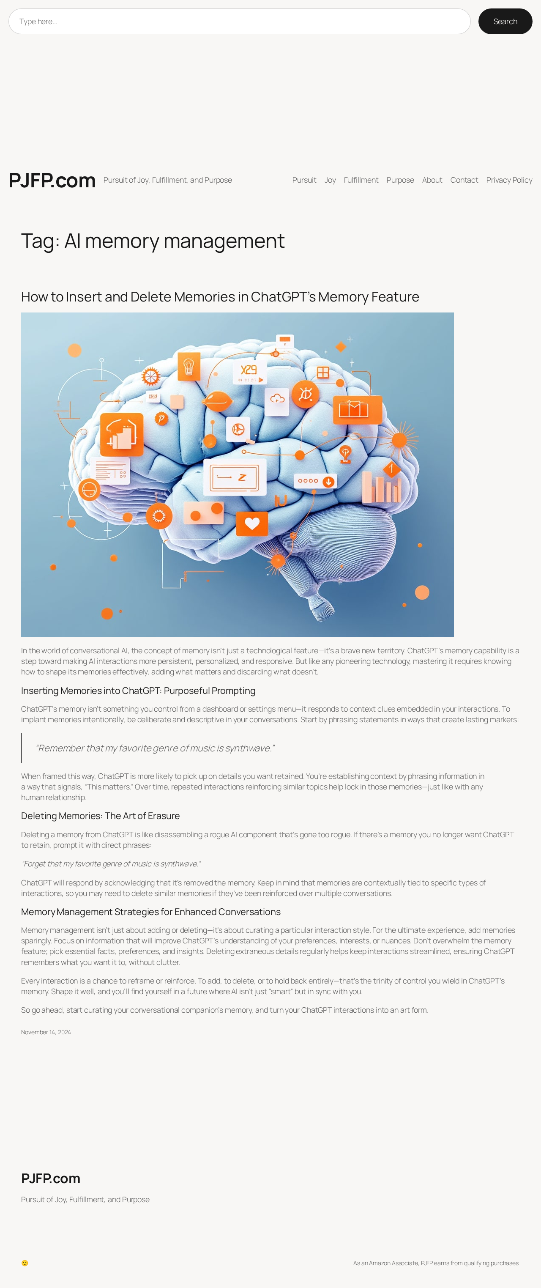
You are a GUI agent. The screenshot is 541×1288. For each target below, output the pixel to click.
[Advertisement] (270, 101)
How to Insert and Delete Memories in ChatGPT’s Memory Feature (220, 296)
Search (505, 21)
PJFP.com (52, 179)
